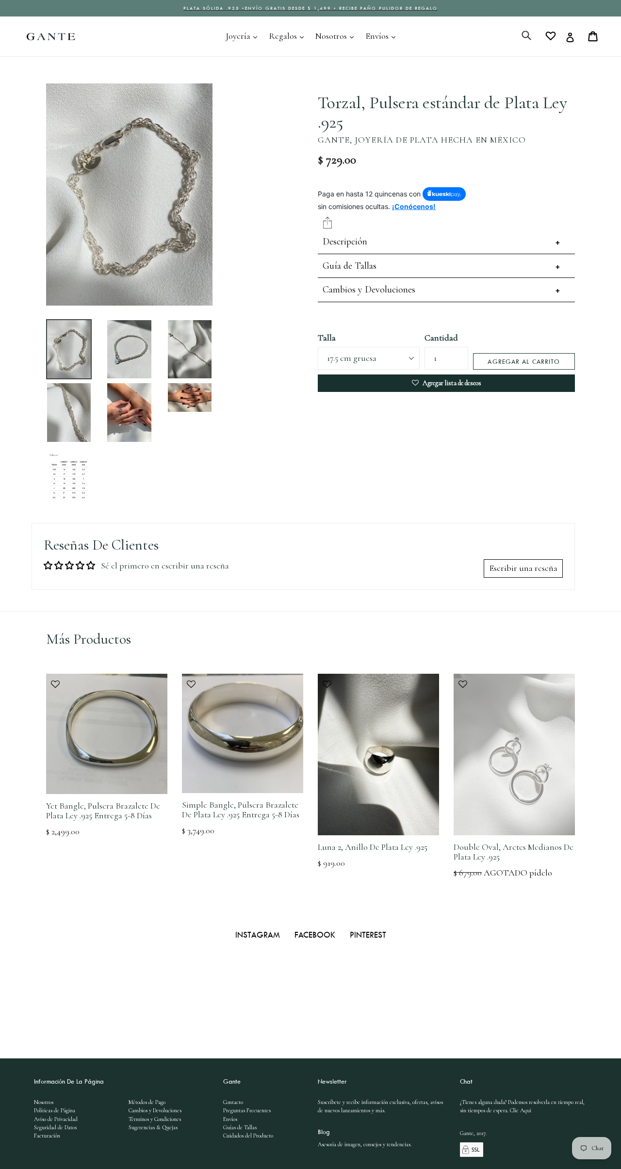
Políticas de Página (54, 1110)
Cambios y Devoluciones (369, 289)
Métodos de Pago (147, 1102)
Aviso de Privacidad (56, 1119)
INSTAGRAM (258, 935)
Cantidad (441, 337)
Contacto (233, 1102)
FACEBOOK (316, 935)
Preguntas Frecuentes (247, 1110)
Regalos (289, 35)
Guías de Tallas (240, 1127)
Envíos (382, 35)
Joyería (244, 35)
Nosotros (337, 35)
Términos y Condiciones (155, 1119)
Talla (327, 337)
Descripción (345, 241)
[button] (106, 689)
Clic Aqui (520, 1110)
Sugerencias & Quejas (153, 1127)
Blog (324, 1132)
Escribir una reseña (523, 568)
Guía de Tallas (349, 266)
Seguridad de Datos (55, 1127)
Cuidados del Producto (248, 1135)
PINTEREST (368, 935)
